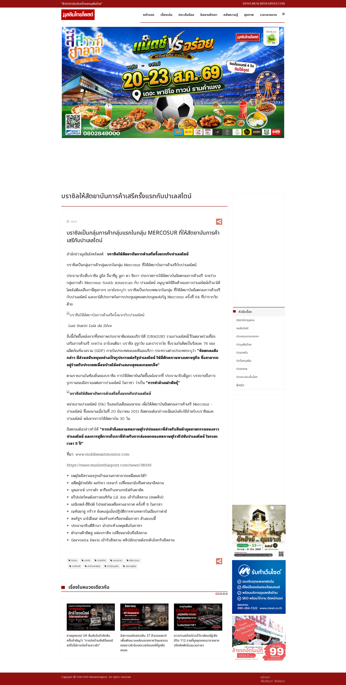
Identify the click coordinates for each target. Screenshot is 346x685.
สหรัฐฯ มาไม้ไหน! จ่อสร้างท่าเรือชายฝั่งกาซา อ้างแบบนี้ (113, 519)
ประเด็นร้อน (186, 14)
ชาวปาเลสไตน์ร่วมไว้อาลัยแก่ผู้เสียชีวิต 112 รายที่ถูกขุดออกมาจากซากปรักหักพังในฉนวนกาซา (196, 640)
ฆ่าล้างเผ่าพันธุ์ (94, 566)
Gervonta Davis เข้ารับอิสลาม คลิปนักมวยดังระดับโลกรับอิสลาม (122, 540)
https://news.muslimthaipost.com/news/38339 (109, 465)
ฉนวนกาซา (117, 560)
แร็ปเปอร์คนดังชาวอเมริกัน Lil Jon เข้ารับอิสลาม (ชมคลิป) (117, 497)
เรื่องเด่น (166, 14)
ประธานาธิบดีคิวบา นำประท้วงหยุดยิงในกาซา (106, 526)
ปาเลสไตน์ (101, 560)
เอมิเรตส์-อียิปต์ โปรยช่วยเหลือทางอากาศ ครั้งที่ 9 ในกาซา (116, 504)
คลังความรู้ (230, 14)
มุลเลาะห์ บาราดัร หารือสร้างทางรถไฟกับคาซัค (107, 490)
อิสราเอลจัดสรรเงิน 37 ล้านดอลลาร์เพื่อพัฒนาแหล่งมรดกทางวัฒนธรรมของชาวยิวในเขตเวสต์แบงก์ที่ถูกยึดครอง (144, 643)
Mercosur (134, 560)
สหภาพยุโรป (131, 566)
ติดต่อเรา (279, 681)
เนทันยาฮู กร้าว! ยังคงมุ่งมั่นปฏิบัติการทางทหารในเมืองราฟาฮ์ (119, 511)
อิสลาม (74, 560)
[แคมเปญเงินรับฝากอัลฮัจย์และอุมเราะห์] (259, 531)
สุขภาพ (249, 14)
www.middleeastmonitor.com (102, 454)
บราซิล (87, 560)
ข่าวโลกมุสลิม (113, 566)
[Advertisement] (173, 164)
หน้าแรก (148, 14)
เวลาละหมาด (268, 14)
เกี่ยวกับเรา (267, 681)
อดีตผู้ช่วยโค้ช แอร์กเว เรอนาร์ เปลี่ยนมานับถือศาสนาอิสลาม (117, 483)
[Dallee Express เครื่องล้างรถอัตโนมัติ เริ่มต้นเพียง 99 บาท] (259, 638)
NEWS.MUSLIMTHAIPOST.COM (264, 3)
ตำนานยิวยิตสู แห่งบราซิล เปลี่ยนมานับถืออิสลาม (109, 533)
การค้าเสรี (76, 566)
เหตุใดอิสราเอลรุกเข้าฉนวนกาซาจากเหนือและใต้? (109, 476)
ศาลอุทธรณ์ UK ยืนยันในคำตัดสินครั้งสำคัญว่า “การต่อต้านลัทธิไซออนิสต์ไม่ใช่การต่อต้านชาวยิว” (90, 640)
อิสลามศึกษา (208, 14)
